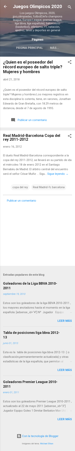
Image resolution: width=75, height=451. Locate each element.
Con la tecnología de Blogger (39, 436)
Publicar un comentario (21, 200)
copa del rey (20, 187)
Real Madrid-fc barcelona (49, 187)
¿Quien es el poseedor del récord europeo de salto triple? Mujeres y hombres (32, 67)
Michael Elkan (46, 443)
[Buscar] (69, 8)
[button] (69, 63)
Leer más (65, 321)
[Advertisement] (37, 233)
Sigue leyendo (57, 174)
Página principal (29, 48)
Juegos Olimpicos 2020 (37, 6)
